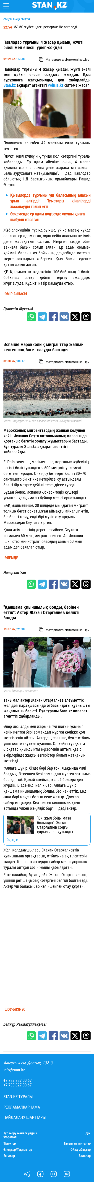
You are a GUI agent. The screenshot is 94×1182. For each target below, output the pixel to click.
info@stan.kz (14, 1070)
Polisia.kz (55, 85)
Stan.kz (9, 85)
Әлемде (11, 558)
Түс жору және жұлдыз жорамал (20, 1135)
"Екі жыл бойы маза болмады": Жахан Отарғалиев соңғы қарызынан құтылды (55, 825)
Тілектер (9, 1144)
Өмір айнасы (16, 294)
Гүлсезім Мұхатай (18, 309)
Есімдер (9, 1156)
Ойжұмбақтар (80, 1150)
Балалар (85, 1156)
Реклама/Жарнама (21, 1107)
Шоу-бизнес (15, 1010)
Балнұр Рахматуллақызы (25, 1024)
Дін (88, 1133)
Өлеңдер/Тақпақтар (17, 1150)
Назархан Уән (14, 572)
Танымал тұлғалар (77, 1144)
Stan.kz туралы (18, 1096)
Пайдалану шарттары (24, 1117)
